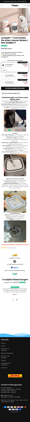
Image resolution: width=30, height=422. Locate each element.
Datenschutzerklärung (7, 353)
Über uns (3, 343)
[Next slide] (17, 300)
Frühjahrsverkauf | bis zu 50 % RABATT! (15, 1)
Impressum (4, 367)
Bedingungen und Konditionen (6, 364)
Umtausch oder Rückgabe (5, 356)
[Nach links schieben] (1, 21)
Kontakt (3, 346)
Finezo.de (17, 411)
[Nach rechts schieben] (28, 21)
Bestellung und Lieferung (5, 349)
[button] (1, 5)
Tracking (3, 360)
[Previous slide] (13, 300)
